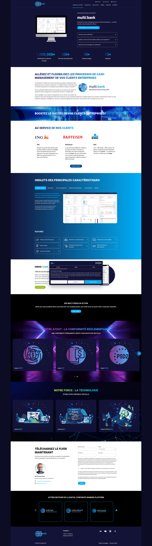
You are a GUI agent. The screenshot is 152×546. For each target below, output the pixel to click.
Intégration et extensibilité (104, 239)
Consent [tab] (58, 267)
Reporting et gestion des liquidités (75, 246)
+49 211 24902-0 (68, 534)
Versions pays (43, 245)
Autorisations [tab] (88, 188)
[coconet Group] (40, 533)
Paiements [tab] (50, 188)
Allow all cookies (93, 281)
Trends (102, 5)
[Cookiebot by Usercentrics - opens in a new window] (96, 263)
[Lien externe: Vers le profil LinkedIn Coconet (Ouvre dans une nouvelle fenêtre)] (100, 531)
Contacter (99, 1)
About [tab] (94, 267)
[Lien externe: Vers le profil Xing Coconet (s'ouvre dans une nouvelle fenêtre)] (115, 531)
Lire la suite (40, 287)
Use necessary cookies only (59, 281)
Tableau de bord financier (47, 239)
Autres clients (76, 166)
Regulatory (96, 5)
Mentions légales (103, 543)
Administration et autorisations (102, 246)
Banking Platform (78, 5)
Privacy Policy (113, 543)
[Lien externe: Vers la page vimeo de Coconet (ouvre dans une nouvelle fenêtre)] (110, 531)
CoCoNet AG (42, 543)
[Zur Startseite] (40, 4)
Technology (87, 5)
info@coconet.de (68, 535)
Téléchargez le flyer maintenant (88, 27)
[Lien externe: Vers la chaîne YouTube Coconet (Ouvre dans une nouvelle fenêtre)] (105, 531)
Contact (66, 531)
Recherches (106, 1)
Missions (108, 5)
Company (114, 5)
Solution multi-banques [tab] (75, 188)
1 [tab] (74, 376)
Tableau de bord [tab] (40, 188)
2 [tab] (77, 376)
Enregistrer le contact (42, 483)
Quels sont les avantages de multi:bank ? (90, 44)
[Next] (116, 510)
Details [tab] (76, 267)
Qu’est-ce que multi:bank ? (86, 34)
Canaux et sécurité (45, 251)
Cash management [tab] (61, 188)
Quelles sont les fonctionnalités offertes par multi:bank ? (94, 39)
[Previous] (35, 510)
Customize (75, 281)
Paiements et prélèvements (76, 239)
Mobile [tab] (96, 188)
